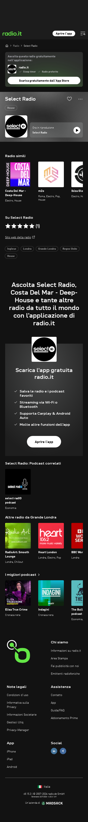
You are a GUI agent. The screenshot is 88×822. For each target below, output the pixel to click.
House (11, 108)
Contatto (56, 695)
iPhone (11, 751)
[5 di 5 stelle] (32, 226)
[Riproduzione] (76, 130)
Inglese (11, 249)
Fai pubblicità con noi (65, 666)
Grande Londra (47, 249)
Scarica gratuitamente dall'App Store (44, 80)
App (53, 702)
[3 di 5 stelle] (20, 226)
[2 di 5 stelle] (14, 226)
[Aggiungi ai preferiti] (69, 98)
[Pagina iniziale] (7, 45)
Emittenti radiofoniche (65, 673)
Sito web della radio (18, 237)
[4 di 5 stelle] (26, 226)
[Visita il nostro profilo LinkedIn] (54, 751)
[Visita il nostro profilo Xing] (63, 751)
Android (12, 767)
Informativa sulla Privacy (18, 705)
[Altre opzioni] (80, 99)
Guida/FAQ (58, 710)
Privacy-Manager (18, 730)
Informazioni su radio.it (66, 650)
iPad (10, 759)
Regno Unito (70, 249)
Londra (27, 249)
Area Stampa (59, 658)
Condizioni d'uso (17, 695)
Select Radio (39, 133)
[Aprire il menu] (82, 33)
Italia (46, 786)
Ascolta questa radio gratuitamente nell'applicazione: (32, 58)
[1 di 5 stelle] (8, 226)
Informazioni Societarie (22, 714)
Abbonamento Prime (64, 718)
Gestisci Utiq (15, 722)
